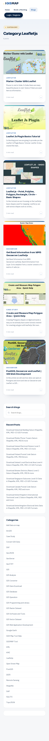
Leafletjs (9, 658)
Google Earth (11, 630)
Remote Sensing (12, 680)
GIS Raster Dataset (14, 608)
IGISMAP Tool (12, 641)
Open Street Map (12, 664)
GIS (7, 569)
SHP (8, 691)
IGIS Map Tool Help (14, 636)
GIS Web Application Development (19, 625)
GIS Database (11, 592)
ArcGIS (9, 531)
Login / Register (13, 15)
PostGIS (9, 669)
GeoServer (10, 558)
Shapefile (10, 686)
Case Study (10, 536)
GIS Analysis (11, 575)
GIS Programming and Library (17, 603)
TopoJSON (10, 702)
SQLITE (9, 697)
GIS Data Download (14, 586)
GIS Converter (11, 581)
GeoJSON (10, 553)
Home (7, 10)
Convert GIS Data (13, 542)
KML (8, 647)
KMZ (8, 652)
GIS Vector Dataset (14, 619)
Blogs (33, 10)
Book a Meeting (20, 10)
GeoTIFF (9, 564)
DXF (8, 547)
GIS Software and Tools (15, 614)
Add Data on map (13, 525)
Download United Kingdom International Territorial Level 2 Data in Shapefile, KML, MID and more (24, 497)
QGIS (8, 675)
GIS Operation (11, 597)
